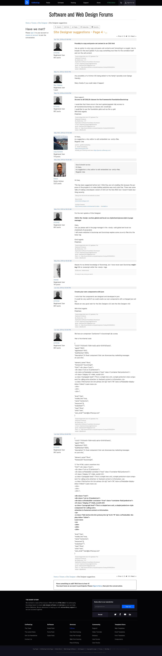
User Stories (96, 643)
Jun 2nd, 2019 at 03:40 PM (62, 330)
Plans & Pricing (74, 643)
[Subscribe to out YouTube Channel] (125, 614)
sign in (33, 33)
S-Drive (72, 628)
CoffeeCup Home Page (46, 649)
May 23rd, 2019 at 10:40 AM (63, 160)
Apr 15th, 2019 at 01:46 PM (62, 39)
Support (86, 2)
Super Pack (50, 635)
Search (58, 27)
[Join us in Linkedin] (129, 614)
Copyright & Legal (91, 649)
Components (119, 639)
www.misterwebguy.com (82, 201)
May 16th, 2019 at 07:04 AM (63, 133)
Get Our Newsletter (31, 635)
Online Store (58, 649)
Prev (120, 36)
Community (96, 624)
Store (98, 2)
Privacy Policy (87, 652)
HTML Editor (111, 2)
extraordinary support (68, 607)
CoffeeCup (28, 624)
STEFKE (56, 53)
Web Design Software (70, 649)
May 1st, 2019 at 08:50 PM (62, 72)
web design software (49, 605)
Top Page (35, 649)
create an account (32, 35)
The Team (28, 628)
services (62, 605)
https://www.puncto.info (81, 148)
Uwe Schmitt (58, 152)
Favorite (95, 27)
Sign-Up (128, 606)
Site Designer (42, 23)
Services (73, 624)
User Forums (96, 639)
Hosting (73, 2)
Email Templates (120, 632)
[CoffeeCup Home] (35, 3)
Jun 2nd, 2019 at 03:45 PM (62, 434)
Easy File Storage (75, 635)
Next (133, 36)
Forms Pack (50, 632)
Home (28, 23)
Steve (56, 179)
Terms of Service (98, 652)
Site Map (107, 649)
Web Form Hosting (75, 639)
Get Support (81, 649)
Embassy (95, 635)
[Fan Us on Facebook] (120, 614)
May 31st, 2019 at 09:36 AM (63, 261)
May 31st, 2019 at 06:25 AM (62, 209)
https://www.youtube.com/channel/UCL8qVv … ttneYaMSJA (91, 206)
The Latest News (30, 632)
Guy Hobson (58, 85)
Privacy (100, 649)
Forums (33, 23)
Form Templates (120, 635)
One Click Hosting (75, 632)
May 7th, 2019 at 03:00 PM (62, 93)
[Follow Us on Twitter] (115, 614)
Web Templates (120, 628)
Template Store (120, 624)
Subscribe (85, 27)
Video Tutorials (97, 632)
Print (67, 27)
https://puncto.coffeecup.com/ (102, 150)
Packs (48, 2)
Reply (75, 27)
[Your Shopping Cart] (121, 3)
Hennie (56, 280)
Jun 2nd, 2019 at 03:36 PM (62, 288)
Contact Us (28, 639)
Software (61, 2)
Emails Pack (50, 628)
